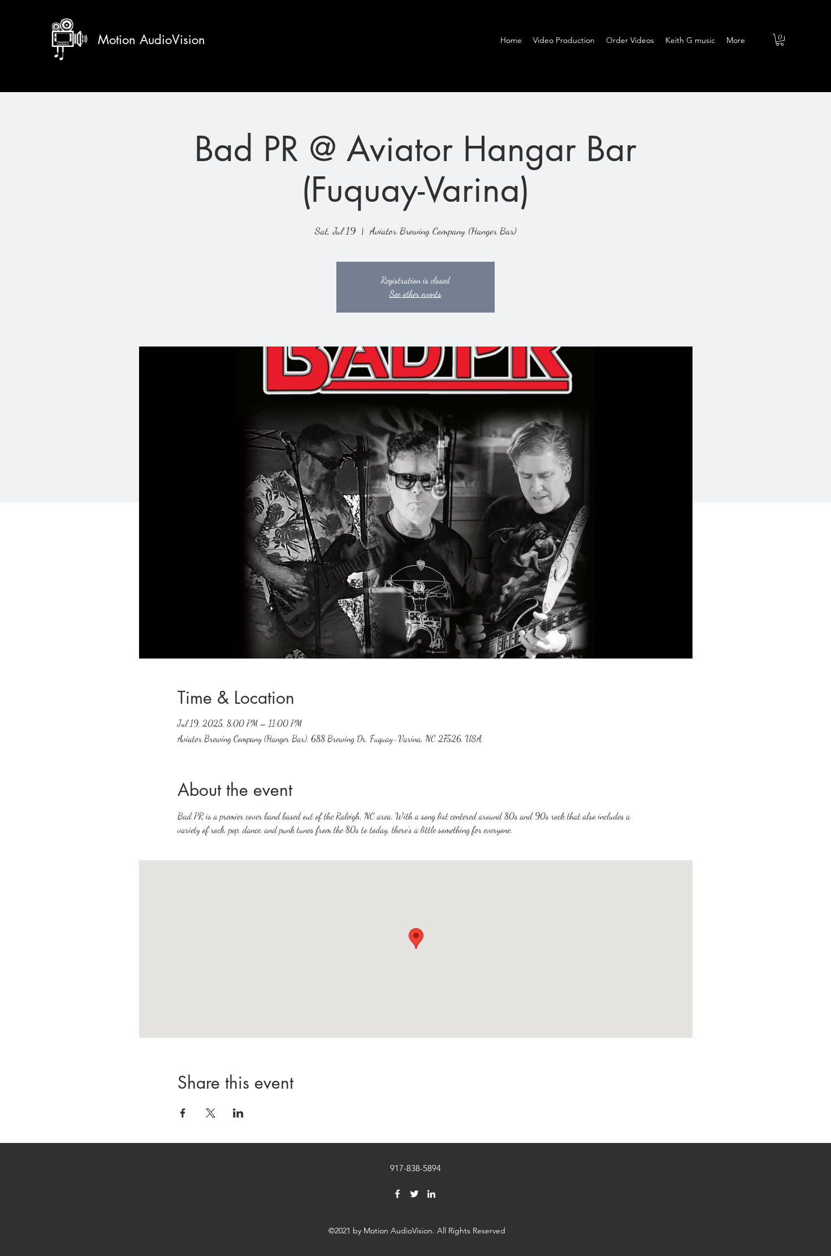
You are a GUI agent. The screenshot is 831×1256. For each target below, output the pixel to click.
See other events (415, 293)
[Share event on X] (210, 1113)
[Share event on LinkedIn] (238, 1113)
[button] (780, 40)
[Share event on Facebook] (183, 1113)
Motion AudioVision (151, 39)
